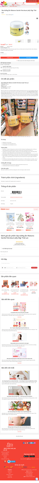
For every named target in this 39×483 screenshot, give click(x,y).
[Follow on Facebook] (24, 443)
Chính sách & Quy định (5, 452)
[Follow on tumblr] (29, 443)
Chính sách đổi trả (5, 453)
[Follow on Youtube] (26, 443)
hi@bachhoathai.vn (29, 472)
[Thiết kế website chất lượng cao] (28, 459)
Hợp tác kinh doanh (9, 474)
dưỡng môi (17, 197)
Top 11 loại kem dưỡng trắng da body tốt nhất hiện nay (19, 327)
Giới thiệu (5, 456)
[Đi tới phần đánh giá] (12, 14)
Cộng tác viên (9, 477)
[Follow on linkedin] (33, 443)
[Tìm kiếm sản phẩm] (36, 4)
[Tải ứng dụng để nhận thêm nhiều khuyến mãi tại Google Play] (32, 456)
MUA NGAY (28, 57)
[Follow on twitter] (31, 443)
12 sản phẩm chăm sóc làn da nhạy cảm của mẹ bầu (19, 312)
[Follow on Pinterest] (27, 443)
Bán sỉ (10, 473)
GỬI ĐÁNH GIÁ (34, 267)
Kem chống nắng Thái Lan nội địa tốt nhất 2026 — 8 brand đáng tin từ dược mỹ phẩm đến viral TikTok (19, 381)
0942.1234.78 (32, 476)
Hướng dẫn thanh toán (5, 458)
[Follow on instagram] (35, 443)
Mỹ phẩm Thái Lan (13, 378)
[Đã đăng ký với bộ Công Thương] (11, 461)
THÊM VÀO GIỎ (10, 57)
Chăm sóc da (16, 310)
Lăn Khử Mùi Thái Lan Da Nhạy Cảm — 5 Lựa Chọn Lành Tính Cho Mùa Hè (19, 396)
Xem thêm (36, 209)
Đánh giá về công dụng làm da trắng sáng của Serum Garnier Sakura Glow (19, 358)
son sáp (21, 197)
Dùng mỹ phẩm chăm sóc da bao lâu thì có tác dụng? (20, 343)
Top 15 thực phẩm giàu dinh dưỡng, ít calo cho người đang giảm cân (19, 411)
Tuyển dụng (10, 471)
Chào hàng (10, 475)
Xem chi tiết (34, 292)
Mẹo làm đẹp (11, 394)
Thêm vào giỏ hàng (10, 228)
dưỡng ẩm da (13, 197)
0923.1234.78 (14, 6)
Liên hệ (5, 457)
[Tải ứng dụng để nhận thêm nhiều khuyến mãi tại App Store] (26, 456)
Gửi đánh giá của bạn (7, 248)
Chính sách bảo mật (5, 454)
